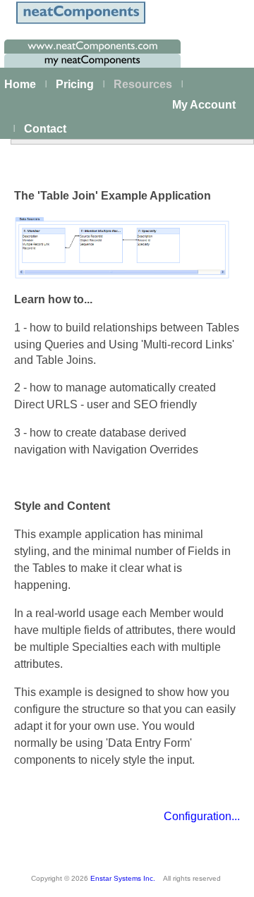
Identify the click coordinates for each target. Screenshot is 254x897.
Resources (143, 84)
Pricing (75, 84)
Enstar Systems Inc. (122, 878)
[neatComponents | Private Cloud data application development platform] (80, 23)
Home (20, 84)
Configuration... (202, 816)
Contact (45, 129)
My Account (204, 105)
